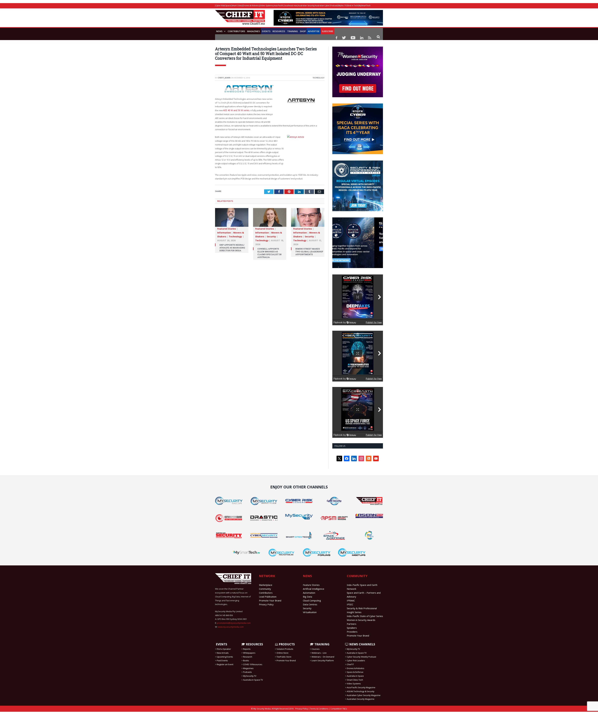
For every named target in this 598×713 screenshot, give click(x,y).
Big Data (307, 596)
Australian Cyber (322, 5)
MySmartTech (364, 5)
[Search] (378, 37)
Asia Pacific (279, 5)
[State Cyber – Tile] (357, 153)
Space (228, 5)
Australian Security (306, 5)
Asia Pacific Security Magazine (361, 687)
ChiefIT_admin (224, 78)
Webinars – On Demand (323, 656)
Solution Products (285, 649)
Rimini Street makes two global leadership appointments (309, 251)
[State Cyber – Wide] (328, 24)
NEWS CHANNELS (362, 644)
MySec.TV (342, 5)
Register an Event (225, 664)
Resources (279, 31)
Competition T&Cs (338, 708)
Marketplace (265, 584)
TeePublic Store (284, 656)
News (219, 31)
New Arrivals (223, 652)
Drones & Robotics (251, 5)
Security (271, 235)
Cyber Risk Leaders (356, 660)
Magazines (253, 31)
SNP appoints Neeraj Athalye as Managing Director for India (232, 247)
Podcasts (247, 672)
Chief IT (350, 664)
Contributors (236, 31)
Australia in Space (355, 676)
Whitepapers (249, 652)
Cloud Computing (312, 600)
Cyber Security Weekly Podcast (361, 656)
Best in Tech (352, 5)
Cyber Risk (220, 5)
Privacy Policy (266, 604)
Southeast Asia (290, 5)
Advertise (314, 31)
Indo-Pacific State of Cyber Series (365, 616)
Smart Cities (237, 5)
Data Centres (310, 604)
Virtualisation (310, 612)
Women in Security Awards (361, 620)
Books (246, 660)
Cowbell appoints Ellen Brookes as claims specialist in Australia (269, 252)
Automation (309, 592)
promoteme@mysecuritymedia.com (234, 623)
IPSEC (350, 604)
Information (224, 231)
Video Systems (266, 5)
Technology (318, 78)
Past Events (222, 660)
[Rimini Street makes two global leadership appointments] (307, 218)
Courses (316, 649)
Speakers (352, 627)
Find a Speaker (224, 649)
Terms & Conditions (319, 708)
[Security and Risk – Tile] (357, 210)
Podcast (334, 5)
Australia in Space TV (253, 679)
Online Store (282, 652)
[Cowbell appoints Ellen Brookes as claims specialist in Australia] (269, 218)
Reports (247, 649)
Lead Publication (267, 596)
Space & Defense (355, 672)
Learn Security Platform (323, 660)
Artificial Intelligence (313, 588)
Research (247, 656)
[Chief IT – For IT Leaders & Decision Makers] (240, 19)
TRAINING (292, 31)
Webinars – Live (319, 652)
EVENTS (221, 644)
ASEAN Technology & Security (360, 691)
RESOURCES (254, 644)
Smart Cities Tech (355, 679)
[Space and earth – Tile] (357, 267)
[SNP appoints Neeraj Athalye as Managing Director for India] (231, 218)
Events (266, 31)
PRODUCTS (286, 644)
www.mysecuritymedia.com (231, 626)
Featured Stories (226, 228)
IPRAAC (351, 600)
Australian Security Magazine (360, 699)
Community (265, 588)
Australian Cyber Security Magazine (363, 695)
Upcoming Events (225, 656)
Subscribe (327, 31)
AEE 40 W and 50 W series (235, 110)
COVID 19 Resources (252, 664)
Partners (351, 623)
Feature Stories (311, 584)
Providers (352, 631)
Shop (303, 31)
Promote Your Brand (270, 600)
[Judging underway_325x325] (357, 96)
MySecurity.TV (249, 676)
